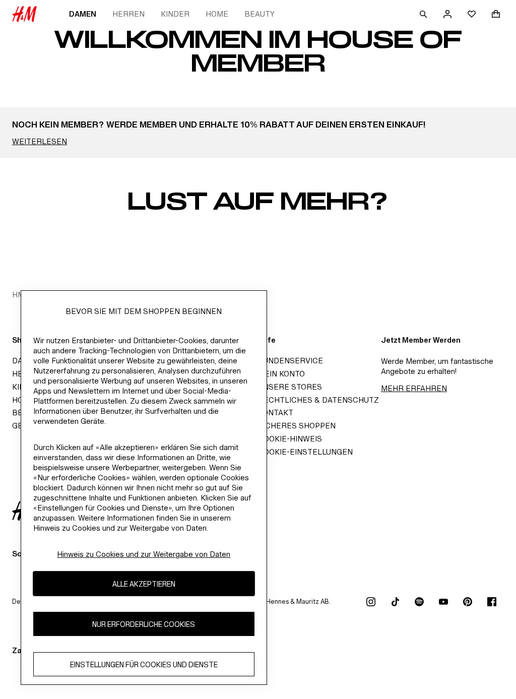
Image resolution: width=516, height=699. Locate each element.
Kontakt (275, 412)
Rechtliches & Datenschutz (318, 400)
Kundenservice (290, 360)
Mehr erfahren (414, 388)
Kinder (175, 14)
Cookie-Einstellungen (305, 452)
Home (217, 14)
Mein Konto (281, 373)
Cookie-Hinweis (290, 438)
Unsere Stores (290, 387)
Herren (128, 14)
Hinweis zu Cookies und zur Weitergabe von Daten (143, 554)
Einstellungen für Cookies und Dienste (144, 664)
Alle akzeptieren (143, 584)
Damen (82, 14)
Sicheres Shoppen (297, 425)
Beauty (259, 14)
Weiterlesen (39, 141)
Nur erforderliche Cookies (143, 624)
